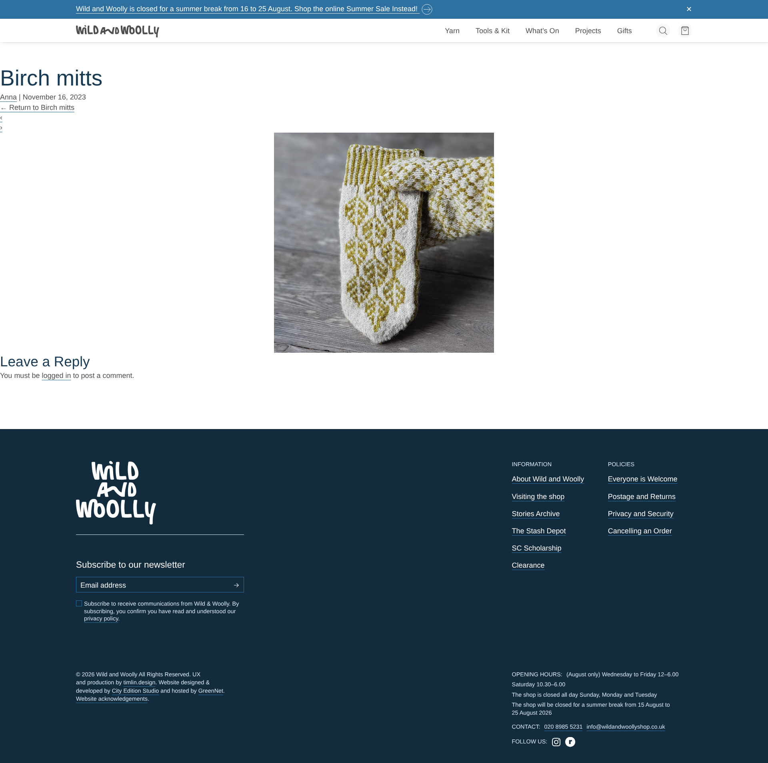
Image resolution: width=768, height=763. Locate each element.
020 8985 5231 (563, 727)
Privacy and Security (641, 514)
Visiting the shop (538, 497)
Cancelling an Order (640, 531)
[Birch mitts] (384, 243)
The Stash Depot (539, 531)
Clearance (528, 565)
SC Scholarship (537, 548)
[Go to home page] (118, 30)
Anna (8, 97)
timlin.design (139, 683)
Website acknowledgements (112, 699)
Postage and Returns (642, 497)
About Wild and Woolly (548, 479)
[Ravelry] (570, 742)
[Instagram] (556, 742)
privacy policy (101, 619)
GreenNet (210, 691)
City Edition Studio (135, 691)
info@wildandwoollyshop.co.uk (625, 727)
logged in (56, 376)
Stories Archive (536, 514)
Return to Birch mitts (37, 107)
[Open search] (663, 31)
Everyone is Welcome (643, 479)
